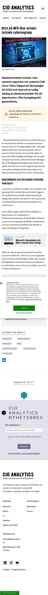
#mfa (19, 344)
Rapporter (7, 506)
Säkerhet (6, 520)
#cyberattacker (10, 348)
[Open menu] (43, 8)
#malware (7, 344)
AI (3, 516)
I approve (24, 308)
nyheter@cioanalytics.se (12, 540)
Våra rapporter (30, 18)
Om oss (30, 511)
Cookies (6, 569)
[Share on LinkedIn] (4, 360)
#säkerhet (7, 339)
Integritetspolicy (18, 569)
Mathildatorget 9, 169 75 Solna (11, 548)
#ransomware (24, 339)
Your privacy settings (9, 593)
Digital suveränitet (10, 525)
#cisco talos (29, 348)
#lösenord (7, 353)
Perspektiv (16, 18)
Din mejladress (12, 425)
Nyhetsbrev (31, 506)
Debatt (6, 18)
